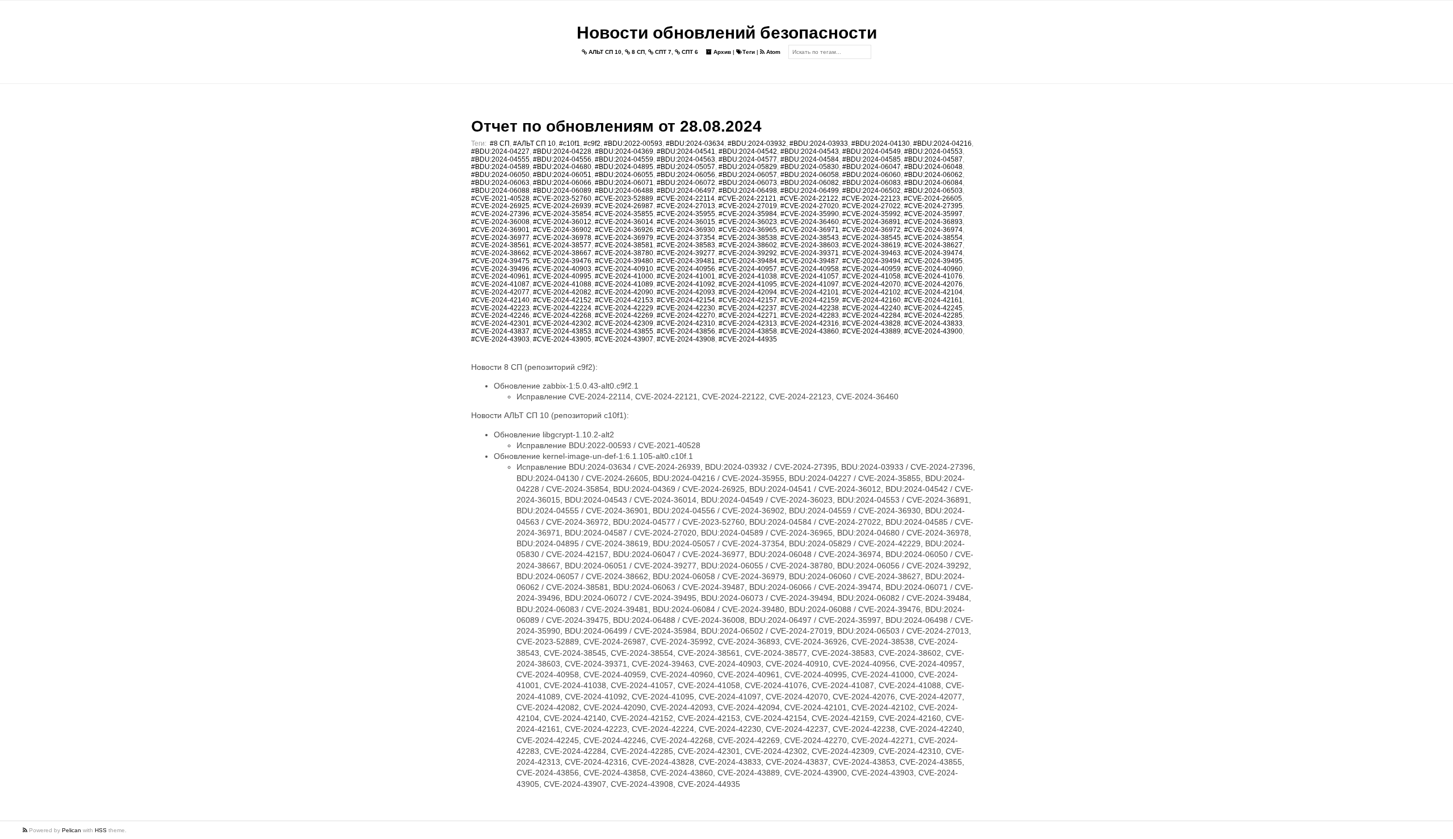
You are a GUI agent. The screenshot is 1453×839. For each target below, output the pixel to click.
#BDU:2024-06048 (933, 167)
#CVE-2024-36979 (624, 238)
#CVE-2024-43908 (686, 339)
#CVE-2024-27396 (500, 214)
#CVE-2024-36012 (562, 222)
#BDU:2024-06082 (809, 183)
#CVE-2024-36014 (624, 222)
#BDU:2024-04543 (809, 151)
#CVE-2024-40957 (748, 269)
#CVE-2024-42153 (624, 300)
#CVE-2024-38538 (748, 238)
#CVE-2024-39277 (686, 253)
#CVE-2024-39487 (809, 261)
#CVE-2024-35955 (686, 214)
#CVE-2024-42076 (933, 284)
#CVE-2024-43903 (500, 339)
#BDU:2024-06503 (933, 191)
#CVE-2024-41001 (686, 276)
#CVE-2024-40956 (686, 269)
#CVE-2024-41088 (562, 284)
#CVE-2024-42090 (624, 292)
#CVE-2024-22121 (747, 199)
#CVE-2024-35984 (748, 214)
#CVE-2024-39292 (748, 253)
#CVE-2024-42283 (809, 315)
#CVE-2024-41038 (748, 276)
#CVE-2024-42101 (809, 292)
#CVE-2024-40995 (562, 276)
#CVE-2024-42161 (933, 300)
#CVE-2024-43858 (748, 331)
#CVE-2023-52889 (624, 199)
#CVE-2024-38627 (933, 245)
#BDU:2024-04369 (624, 151)
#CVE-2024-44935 (748, 339)
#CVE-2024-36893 (933, 222)
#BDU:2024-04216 (942, 143)
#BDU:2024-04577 (748, 159)
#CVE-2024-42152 (562, 300)
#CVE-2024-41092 (686, 284)
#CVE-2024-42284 (871, 315)
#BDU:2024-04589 (500, 167)
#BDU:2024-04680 (562, 167)
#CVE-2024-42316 (809, 323)
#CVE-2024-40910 (624, 269)
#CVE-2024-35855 (624, 214)
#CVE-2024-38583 (686, 245)
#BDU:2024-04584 (809, 159)
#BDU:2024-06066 (562, 183)
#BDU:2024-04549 (871, 151)
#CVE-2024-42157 (748, 300)
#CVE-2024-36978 (562, 238)
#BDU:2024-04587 (933, 159)
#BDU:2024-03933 (819, 143)
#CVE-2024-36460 (809, 222)
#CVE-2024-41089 (624, 284)
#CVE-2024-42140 (500, 300)
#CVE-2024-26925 (500, 206)
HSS (101, 830)
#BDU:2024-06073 (748, 183)
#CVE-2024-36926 (624, 230)
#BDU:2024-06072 (686, 183)
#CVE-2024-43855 (624, 331)
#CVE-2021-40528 (500, 199)
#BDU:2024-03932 (757, 143)
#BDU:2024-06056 (686, 175)
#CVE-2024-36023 (748, 222)
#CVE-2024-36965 (748, 230)
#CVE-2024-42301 (500, 323)
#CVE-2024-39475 (500, 261)
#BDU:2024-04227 (500, 151)
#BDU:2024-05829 (748, 167)
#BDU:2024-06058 (809, 175)
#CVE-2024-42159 (809, 300)
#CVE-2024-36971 (809, 230)
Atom (772, 52)
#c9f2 (591, 143)
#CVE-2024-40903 (562, 269)
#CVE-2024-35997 (933, 214)
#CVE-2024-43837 (500, 331)
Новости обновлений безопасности (727, 32)
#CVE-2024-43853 (562, 331)
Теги (748, 52)
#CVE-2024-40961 (500, 276)
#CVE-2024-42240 (871, 308)
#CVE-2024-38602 (748, 245)
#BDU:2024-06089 (562, 191)
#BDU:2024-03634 (695, 143)
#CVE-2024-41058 (871, 276)
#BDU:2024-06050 (500, 175)
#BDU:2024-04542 (748, 151)
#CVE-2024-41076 (933, 276)
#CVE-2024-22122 (809, 199)
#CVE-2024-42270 (686, 315)
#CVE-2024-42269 (624, 315)
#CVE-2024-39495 (933, 261)
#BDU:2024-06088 (500, 191)
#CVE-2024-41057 (809, 276)
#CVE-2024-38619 (871, 245)
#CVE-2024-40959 (871, 269)
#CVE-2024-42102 (871, 292)
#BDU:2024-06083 (871, 183)
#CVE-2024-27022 (871, 206)
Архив (721, 52)
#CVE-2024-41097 (809, 284)
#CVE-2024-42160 (871, 300)
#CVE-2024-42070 (871, 284)
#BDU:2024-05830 (809, 167)
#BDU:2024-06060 (871, 175)
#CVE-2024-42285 (933, 315)
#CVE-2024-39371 (809, 253)
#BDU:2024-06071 (624, 183)
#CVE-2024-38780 (624, 253)
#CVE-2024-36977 (500, 238)
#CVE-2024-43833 (933, 323)
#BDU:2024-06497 (686, 191)
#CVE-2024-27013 (686, 206)
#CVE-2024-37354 (686, 238)
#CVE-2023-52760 (562, 199)
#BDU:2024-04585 (871, 159)
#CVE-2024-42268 (562, 315)
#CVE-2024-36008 (500, 222)
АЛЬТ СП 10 (604, 52)
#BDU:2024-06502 (871, 191)
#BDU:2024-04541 (686, 151)
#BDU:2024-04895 (624, 167)
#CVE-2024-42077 (500, 292)
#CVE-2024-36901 (500, 230)
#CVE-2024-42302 (562, 323)
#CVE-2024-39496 (500, 269)
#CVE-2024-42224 (562, 308)
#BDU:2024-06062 (933, 175)
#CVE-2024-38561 (500, 245)
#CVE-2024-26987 (624, 206)
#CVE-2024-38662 (500, 253)
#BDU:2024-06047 (871, 167)
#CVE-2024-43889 (871, 331)
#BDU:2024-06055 (624, 175)
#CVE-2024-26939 (562, 206)
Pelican (71, 830)
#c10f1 (569, 143)
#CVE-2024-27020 (809, 206)
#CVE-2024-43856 (686, 331)
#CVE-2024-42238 (809, 308)
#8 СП (500, 143)
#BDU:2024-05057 (686, 167)
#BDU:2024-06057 (748, 175)
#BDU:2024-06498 (748, 191)
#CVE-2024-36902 (562, 230)
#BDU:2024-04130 (880, 143)
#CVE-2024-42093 (686, 292)
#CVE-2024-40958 (809, 269)
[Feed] (26, 830)
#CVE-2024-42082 (562, 292)
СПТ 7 (662, 52)
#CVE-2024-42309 (624, 323)
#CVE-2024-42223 (500, 308)
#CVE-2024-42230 (686, 308)
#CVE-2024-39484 (748, 261)
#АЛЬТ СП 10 (534, 143)
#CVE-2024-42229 (624, 308)
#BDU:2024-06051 (562, 175)
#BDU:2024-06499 (809, 191)
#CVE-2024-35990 (809, 214)
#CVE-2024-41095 (748, 284)
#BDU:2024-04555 (500, 159)
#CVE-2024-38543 (809, 238)
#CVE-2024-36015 (686, 222)
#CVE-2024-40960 (933, 269)
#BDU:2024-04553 (933, 151)
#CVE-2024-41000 (624, 276)
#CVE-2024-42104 (933, 292)
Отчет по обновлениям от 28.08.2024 (616, 126)
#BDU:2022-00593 (633, 143)
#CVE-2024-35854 (562, 214)
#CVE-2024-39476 (562, 261)
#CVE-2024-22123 (871, 199)
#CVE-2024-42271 (748, 315)
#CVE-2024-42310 (686, 323)
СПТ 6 (689, 52)
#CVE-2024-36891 (871, 222)
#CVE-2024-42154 (686, 300)
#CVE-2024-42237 (748, 308)
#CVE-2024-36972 (871, 230)
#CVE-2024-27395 (933, 206)
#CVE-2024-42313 (748, 323)
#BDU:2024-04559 (624, 159)
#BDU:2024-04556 (562, 159)
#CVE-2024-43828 (871, 323)
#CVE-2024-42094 (748, 292)
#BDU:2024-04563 (686, 159)
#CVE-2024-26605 (933, 199)
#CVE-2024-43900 (933, 331)
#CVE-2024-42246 (500, 315)
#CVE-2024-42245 (933, 308)
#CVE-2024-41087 (500, 284)
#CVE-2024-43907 (624, 339)
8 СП (637, 52)
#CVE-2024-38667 (562, 253)
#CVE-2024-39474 (933, 253)
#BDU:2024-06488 (624, 191)
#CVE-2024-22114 (686, 199)
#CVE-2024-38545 (871, 238)
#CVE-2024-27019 (748, 206)
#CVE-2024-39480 (624, 261)
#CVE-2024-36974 (933, 230)
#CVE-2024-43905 (562, 339)
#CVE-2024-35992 (871, 214)
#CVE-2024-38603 (809, 245)
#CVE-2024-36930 (686, 230)
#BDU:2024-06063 (500, 183)
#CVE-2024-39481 (686, 261)
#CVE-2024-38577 (562, 245)
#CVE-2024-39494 (871, 261)
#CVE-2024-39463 (871, 253)
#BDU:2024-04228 (562, 151)
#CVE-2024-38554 (933, 238)
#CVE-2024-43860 (809, 331)
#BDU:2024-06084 (933, 183)
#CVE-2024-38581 (624, 245)
